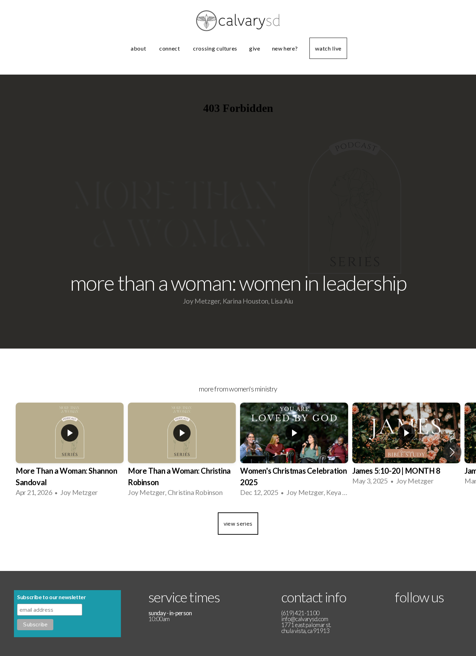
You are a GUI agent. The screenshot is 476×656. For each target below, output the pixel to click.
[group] (70, 452)
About (139, 48)
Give (254, 48)
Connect (170, 48)
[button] (452, 452)
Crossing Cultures (215, 48)
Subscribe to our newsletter (51, 597)
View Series (238, 523)
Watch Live (328, 48)
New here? (285, 48)
